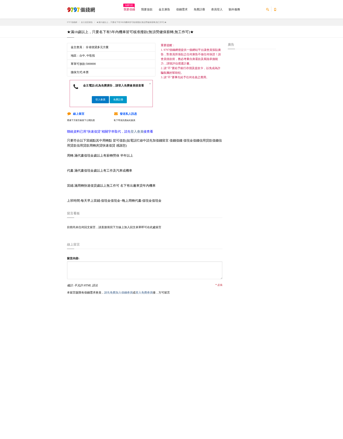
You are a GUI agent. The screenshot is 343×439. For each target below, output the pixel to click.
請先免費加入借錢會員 (118, 292)
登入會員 (100, 99)
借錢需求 (182, 9)
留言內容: (73, 258)
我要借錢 (129, 8)
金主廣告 (164, 9)
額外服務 (234, 9)
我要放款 (147, 9)
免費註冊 (199, 9)
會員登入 (217, 9)
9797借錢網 (72, 22)
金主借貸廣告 (87, 22)
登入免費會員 (144, 292)
